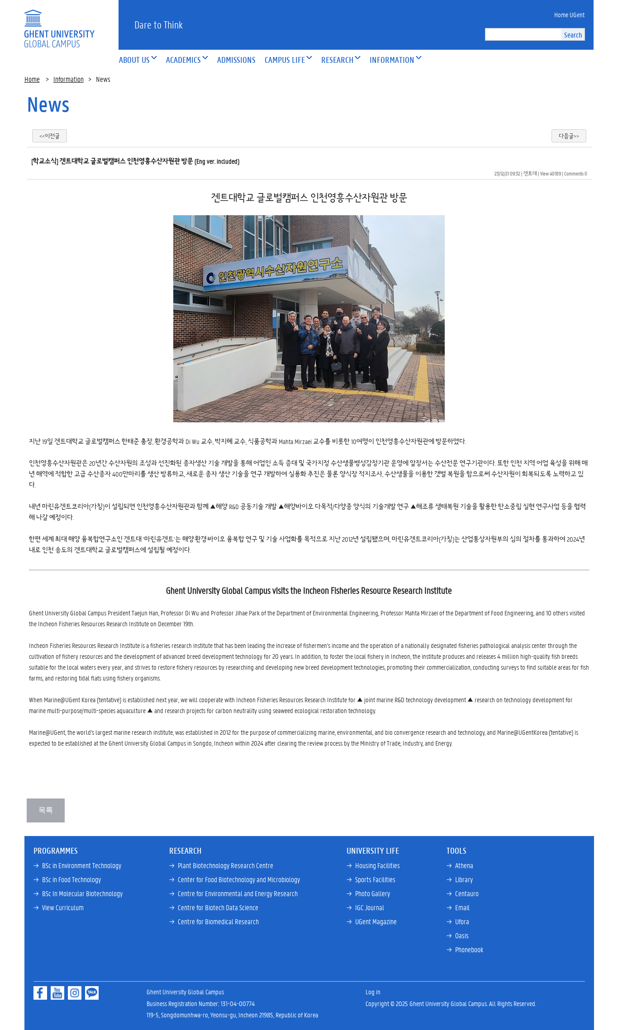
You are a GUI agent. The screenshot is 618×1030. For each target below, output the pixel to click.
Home (32, 79)
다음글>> (569, 136)
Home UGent (569, 14)
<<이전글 (49, 136)
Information (68, 79)
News (48, 104)
